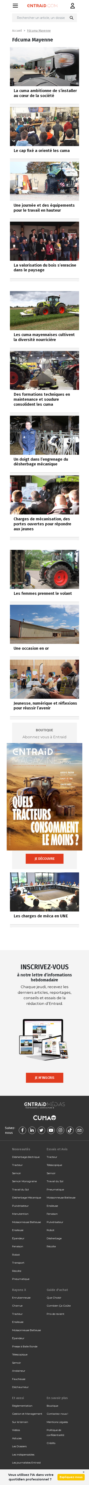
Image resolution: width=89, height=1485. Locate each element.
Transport (18, 1262)
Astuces (17, 1438)
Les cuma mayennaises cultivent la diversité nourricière (44, 337)
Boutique (52, 1405)
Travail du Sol (20, 1189)
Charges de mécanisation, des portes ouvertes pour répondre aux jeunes (42, 523)
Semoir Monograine (24, 1181)
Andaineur (18, 1370)
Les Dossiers (19, 1446)
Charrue (17, 1305)
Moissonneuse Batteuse (26, 1222)
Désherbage (54, 1238)
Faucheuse (18, 1379)
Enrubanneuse (21, 1297)
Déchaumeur (20, 1387)
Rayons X (19, 1290)
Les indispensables (23, 1454)
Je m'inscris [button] (44, 1078)
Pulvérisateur (20, 1205)
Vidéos (16, 1430)
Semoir (16, 1173)
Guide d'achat (57, 1290)
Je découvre (45, 859)
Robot (16, 1254)
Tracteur (17, 1165)
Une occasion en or (31, 648)
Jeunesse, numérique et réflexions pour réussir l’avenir (45, 706)
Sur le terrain (20, 1422)
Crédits (51, 1443)
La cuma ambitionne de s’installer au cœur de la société (45, 93)
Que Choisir (54, 1297)
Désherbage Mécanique (26, 1197)
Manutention (20, 1213)
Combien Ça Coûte (59, 1305)
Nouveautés (21, 1149)
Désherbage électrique (26, 1157)
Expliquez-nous (71, 1477)
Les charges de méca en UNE (41, 915)
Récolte (16, 1270)
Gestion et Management (27, 1413)
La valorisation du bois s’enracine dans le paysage (45, 268)
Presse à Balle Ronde (24, 1346)
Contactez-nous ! (57, 1413)
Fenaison (17, 1246)
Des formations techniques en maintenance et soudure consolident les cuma (42, 399)
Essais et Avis (57, 1149)
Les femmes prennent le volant (43, 593)
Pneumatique (20, 1279)
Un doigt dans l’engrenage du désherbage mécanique (41, 462)
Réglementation (22, 1405)
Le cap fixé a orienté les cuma (42, 150)
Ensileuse (17, 1230)
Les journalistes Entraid (26, 1462)
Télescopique (54, 1165)
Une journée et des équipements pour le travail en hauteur (44, 208)
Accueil (17, 31)
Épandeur (18, 1238)
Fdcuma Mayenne (39, 31)
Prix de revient (55, 1313)
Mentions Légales (57, 1422)
